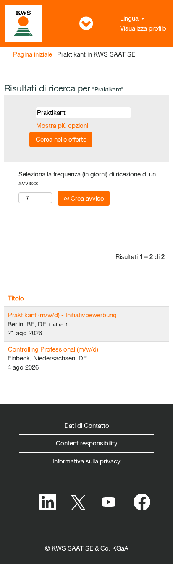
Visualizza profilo (143, 28)
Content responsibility (87, 443)
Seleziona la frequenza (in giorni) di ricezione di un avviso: (87, 178)
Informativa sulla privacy (86, 461)
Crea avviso (86, 198)
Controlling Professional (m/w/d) (53, 349)
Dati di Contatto (86, 425)
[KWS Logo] (23, 23)
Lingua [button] (130, 18)
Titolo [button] (16, 298)
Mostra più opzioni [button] (62, 125)
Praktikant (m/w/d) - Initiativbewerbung (62, 314)
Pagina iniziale (32, 54)
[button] (86, 23)
